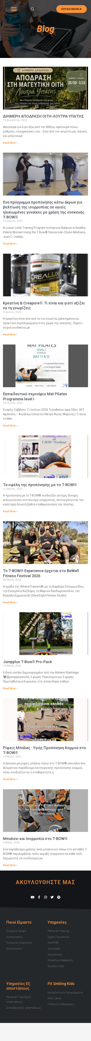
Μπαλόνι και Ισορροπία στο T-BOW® (35, 838)
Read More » (10, 142)
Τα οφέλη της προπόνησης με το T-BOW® (40, 485)
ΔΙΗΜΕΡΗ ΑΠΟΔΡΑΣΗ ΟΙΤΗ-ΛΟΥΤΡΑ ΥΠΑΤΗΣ (43, 116)
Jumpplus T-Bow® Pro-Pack (27, 662)
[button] (13, 9)
